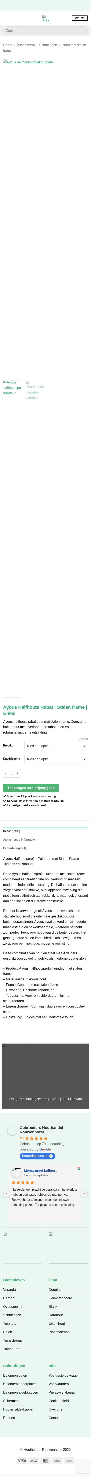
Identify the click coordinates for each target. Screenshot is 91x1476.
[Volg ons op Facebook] (36, 5)
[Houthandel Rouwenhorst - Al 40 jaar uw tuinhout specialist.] (45, 18)
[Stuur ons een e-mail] (49, 5)
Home (7, 45)
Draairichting (11, 758)
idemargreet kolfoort (40, 1170)
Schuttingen (48, 45)
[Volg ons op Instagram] (42, 5)
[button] (5, 18)
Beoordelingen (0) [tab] (15, 848)
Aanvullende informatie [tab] (19, 839)
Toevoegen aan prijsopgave (31, 788)
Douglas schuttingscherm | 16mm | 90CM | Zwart (45, 1099)
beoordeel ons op (35, 1156)
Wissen (83, 739)
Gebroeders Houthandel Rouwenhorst (41, 1130)
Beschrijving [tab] (11, 831)
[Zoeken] (12, 18)
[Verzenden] (83, 30)
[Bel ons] (55, 5)
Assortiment (26, 45)
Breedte (8, 745)
